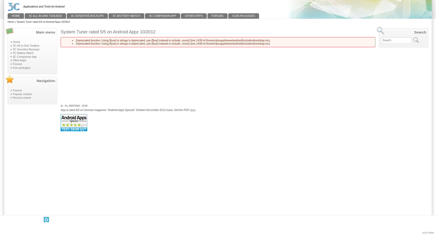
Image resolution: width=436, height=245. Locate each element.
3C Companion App (162, 15)
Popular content (22, 94)
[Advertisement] (32, 158)
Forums (217, 15)
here (192, 110)
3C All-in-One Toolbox (45, 15)
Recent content (22, 97)
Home (16, 15)
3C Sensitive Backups (87, 15)
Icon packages (243, 15)
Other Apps (194, 15)
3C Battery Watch (126, 15)
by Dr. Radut (428, 233)
